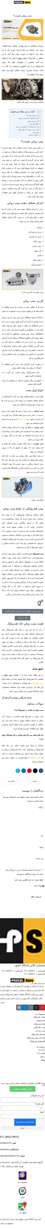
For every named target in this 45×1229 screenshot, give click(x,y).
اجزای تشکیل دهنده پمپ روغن (28, 118)
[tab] (22, 1089)
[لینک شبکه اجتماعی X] (35, 770)
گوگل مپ (22, 1213)
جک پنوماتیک (35, 758)
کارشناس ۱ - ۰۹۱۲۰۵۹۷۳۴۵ (34, 971)
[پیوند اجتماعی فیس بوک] (41, 770)
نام (41, 836)
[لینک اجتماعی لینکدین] (23, 770)
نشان (23, 1197)
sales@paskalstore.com (10, 1156)
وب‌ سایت (39, 858)
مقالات (22, 11)
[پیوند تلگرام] (18, 770)
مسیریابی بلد (22, 1182)
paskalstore (4, 1149)
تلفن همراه (39, 1104)
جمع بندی (36, 132)
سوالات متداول (33, 135)
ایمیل (40, 847)
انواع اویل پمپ (34, 124)
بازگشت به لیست (22, 781)
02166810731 (5, 1143)
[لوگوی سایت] (22, 2)
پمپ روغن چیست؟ (32, 115)
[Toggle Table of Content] (38, 112)
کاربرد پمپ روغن (33, 121)
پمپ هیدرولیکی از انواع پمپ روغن (27, 127)
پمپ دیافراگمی (37, 683)
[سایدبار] (42, 372)
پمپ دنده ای (22, 419)
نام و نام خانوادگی (37, 1096)
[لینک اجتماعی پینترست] (29, 770)
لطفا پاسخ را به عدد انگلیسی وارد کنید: (28, 880)
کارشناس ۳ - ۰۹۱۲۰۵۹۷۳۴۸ (34, 974)
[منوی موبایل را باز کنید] (42, 2)
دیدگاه (40, 807)
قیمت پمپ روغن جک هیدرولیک (28, 129)
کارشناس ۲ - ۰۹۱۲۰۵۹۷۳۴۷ (12, 971)
